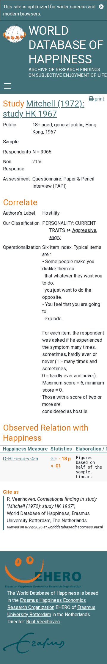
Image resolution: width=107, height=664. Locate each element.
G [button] (53, 458)
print (99, 99)
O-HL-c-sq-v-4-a (20, 458)
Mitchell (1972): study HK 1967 (43, 109)
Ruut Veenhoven (43, 621)
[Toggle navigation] (7, 86)
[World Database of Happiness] (14, 49)
